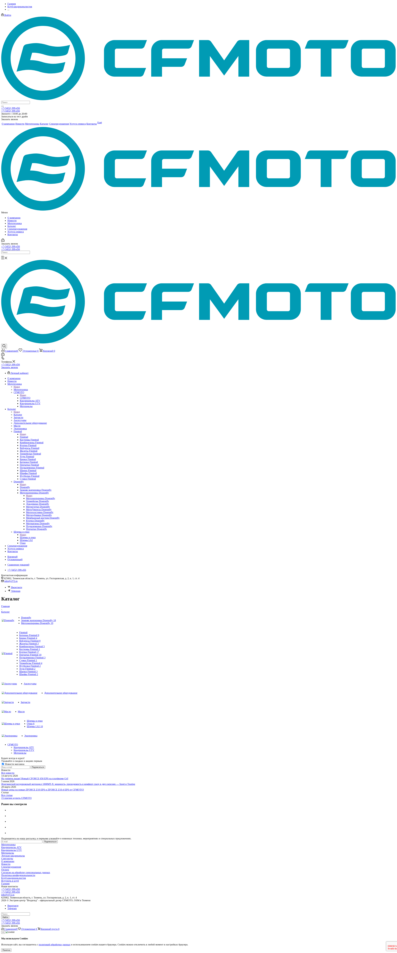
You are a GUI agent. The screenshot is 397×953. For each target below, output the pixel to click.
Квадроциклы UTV (24, 750)
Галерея (5, 883)
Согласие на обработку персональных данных (25, 872)
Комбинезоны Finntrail (32, 646)
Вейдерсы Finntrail (29, 641)
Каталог (11, 226)
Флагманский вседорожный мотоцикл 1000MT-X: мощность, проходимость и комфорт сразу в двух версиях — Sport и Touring (68, 784)
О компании (13, 217)
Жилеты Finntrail (29, 643)
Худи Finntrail (27, 668)
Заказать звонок (9, 367)
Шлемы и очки (28, 537)
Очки (30, 723)
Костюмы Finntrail (29, 649)
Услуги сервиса (15, 231)
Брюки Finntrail (28, 638)
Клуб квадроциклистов (13, 878)
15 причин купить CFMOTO (16, 798)
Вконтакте (16, 587)
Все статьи (7, 795)
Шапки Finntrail (28, 671)
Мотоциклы (20, 753)
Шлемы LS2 (35, 726)
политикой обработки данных (54, 944)
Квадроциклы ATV (24, 747)
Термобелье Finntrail (30, 663)
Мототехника (14, 223)
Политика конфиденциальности (18, 875)
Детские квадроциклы (13, 855)
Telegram (15, 591)
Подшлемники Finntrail (32, 657)
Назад (17, 386)
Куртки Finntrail (29, 652)
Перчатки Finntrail (30, 654)
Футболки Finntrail (30, 666)
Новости (12, 220)
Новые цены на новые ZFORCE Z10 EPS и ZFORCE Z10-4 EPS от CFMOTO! (42, 789)
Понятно (6, 950)
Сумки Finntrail (28, 660)
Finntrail (24, 437)
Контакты (12, 234)
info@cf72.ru (11, 581)
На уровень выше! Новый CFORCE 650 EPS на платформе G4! (34, 778)
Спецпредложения (17, 229)
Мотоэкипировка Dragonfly (40, 498)
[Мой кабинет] (2, 241)
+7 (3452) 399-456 (10, 108)
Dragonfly (25, 487)
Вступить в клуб (10, 881)
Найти (5, 917)
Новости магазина (14, 764)
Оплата (5, 869)
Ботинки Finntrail (29, 635)
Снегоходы (7, 858)
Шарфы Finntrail (28, 674)
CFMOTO (25, 398)
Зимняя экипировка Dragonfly (38, 620)
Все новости (7, 773)
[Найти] (2, 106)
